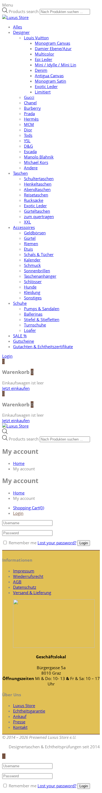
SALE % (20, 335)
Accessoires (24, 227)
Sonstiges (33, 297)
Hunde (30, 287)
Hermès (31, 119)
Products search (24, 11)
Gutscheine (23, 341)
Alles (17, 27)
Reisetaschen (36, 195)
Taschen (20, 173)
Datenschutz (24, 587)
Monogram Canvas (52, 43)
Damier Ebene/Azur (53, 48)
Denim (41, 70)
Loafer (30, 330)
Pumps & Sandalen (41, 308)
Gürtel (30, 238)
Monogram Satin (50, 81)
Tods (28, 135)
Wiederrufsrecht (28, 576)
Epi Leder (43, 59)
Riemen (31, 243)
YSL (27, 140)
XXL (27, 222)
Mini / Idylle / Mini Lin (55, 64)
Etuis (28, 249)
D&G (28, 146)
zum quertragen (39, 216)
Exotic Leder (46, 86)
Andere (31, 167)
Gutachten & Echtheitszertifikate (43, 346)
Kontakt (20, 727)
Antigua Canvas (49, 75)
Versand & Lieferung (32, 592)
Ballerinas (33, 314)
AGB (17, 581)
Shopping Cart (28, 507)
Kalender (32, 260)
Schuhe (20, 303)
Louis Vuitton (36, 37)
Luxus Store (24, 705)
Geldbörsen (35, 232)
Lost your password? (57, 542)
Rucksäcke (33, 200)
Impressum (23, 571)
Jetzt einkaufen (16, 388)
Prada (29, 113)
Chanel (30, 102)
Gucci (29, 97)
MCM (29, 124)
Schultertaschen (39, 178)
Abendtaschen (37, 189)
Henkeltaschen (37, 184)
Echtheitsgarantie (29, 711)
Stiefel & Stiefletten (41, 319)
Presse (19, 721)
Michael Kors (36, 162)
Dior (28, 129)
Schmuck (32, 265)
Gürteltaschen (37, 211)
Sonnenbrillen (37, 270)
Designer (21, 32)
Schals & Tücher (39, 254)
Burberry (32, 108)
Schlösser (33, 281)
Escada (30, 151)
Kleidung (32, 292)
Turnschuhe (35, 325)
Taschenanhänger (40, 276)
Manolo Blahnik (39, 157)
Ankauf (19, 716)
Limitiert (43, 92)
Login (18, 513)
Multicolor (44, 54)
